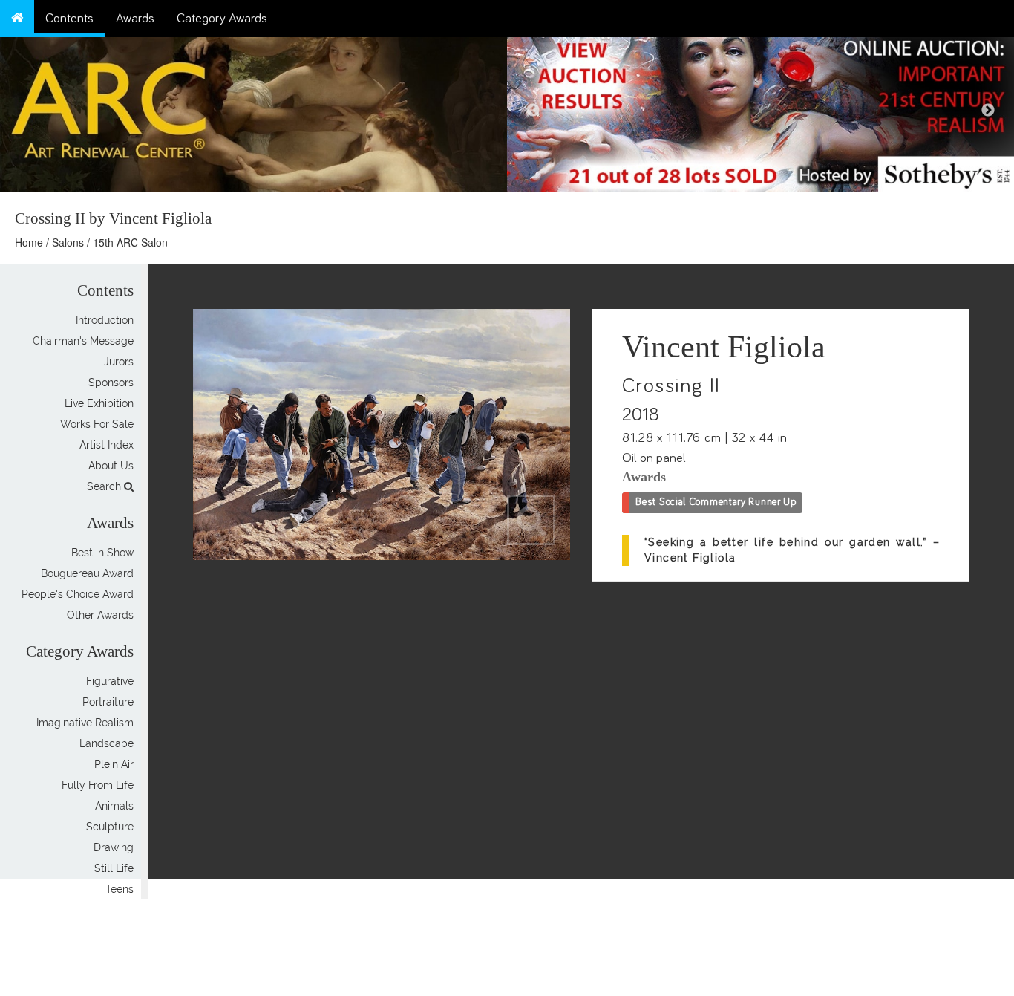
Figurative (110, 681)
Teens (119, 889)
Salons (68, 242)
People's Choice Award (78, 594)
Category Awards (222, 18)
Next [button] (988, 110)
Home (29, 242)
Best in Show (102, 553)
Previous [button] (533, 110)
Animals (114, 806)
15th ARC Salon (130, 242)
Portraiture (108, 702)
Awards (135, 18)
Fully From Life (98, 785)
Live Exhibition (99, 403)
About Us (111, 466)
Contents (69, 18)
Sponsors (111, 382)
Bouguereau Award (87, 573)
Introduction (105, 320)
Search (105, 486)
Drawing (114, 847)
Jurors (119, 362)
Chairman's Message (83, 341)
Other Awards (100, 615)
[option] (760, 111)
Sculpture (110, 827)
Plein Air (114, 764)
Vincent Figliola (723, 347)
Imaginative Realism (85, 723)
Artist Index (106, 445)
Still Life (114, 868)
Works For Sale (97, 424)
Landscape (106, 743)
